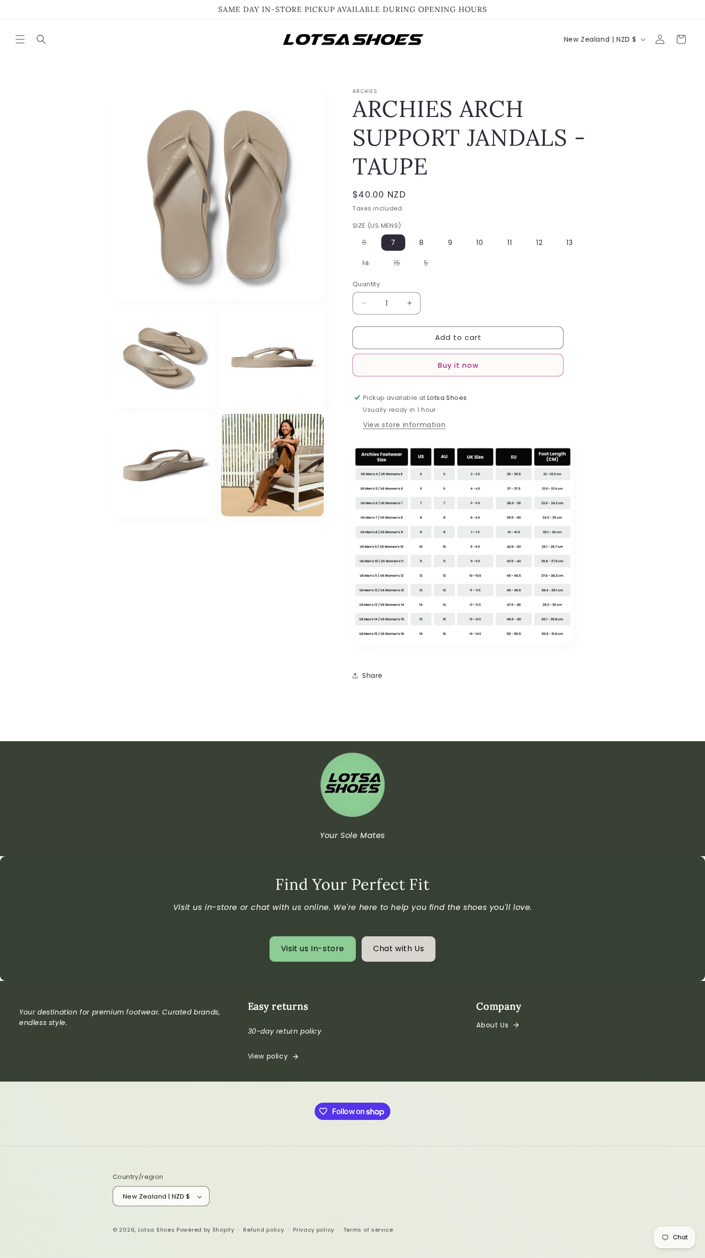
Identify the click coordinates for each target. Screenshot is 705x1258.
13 (569, 242)
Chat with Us (398, 948)
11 (509, 242)
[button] (20, 39)
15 (402, 264)
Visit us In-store (312, 948)
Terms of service (368, 1230)
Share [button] (372, 675)
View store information (404, 424)
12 (539, 242)
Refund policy (263, 1230)
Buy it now (458, 365)
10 (479, 242)
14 (370, 264)
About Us (492, 1025)
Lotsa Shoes (156, 1230)
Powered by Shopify (205, 1230)
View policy (268, 1056)
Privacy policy (313, 1230)
